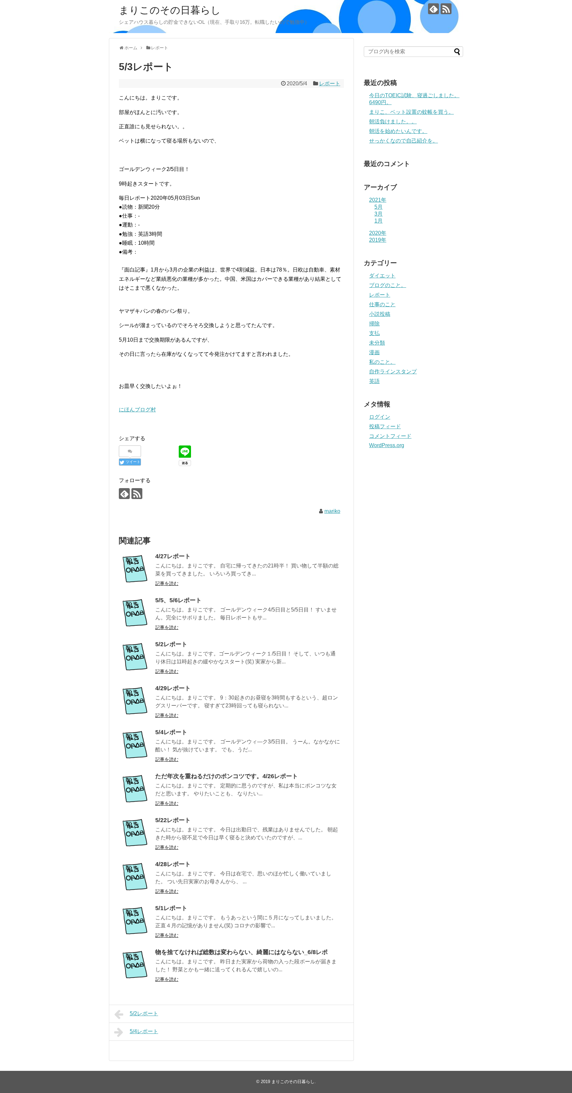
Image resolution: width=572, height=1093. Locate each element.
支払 (374, 333)
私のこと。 (382, 362)
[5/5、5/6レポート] (135, 613)
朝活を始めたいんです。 (398, 131)
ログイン (379, 417)
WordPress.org (386, 445)
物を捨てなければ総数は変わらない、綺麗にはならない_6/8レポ (241, 952)
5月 (378, 207)
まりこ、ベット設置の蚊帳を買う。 (411, 112)
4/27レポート (173, 556)
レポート (329, 83)
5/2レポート (171, 644)
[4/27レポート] (135, 569)
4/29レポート (173, 688)
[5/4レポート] (135, 745)
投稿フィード (385, 426)
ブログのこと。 (387, 285)
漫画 (374, 352)
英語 (374, 381)
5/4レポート (171, 732)
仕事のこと (382, 304)
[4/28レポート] (135, 877)
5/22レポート (173, 820)
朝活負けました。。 (393, 121)
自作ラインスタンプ (393, 371)
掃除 (374, 323)
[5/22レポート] (135, 833)
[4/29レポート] (135, 701)
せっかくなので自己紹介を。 (403, 141)
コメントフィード (390, 436)
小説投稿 (379, 314)
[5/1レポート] (135, 921)
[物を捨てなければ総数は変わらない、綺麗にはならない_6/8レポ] (135, 965)
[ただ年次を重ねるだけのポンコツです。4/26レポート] (135, 789)
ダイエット (382, 275)
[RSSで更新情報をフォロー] (446, 8)
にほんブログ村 (137, 409)
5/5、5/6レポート (178, 600)
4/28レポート (173, 864)
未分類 (377, 343)
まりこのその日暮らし (170, 10)
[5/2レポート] (135, 657)
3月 (378, 214)
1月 (378, 221)
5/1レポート (171, 908)
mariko (332, 511)
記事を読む (166, 583)
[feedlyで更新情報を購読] (433, 8)
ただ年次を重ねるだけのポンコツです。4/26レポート (226, 776)
